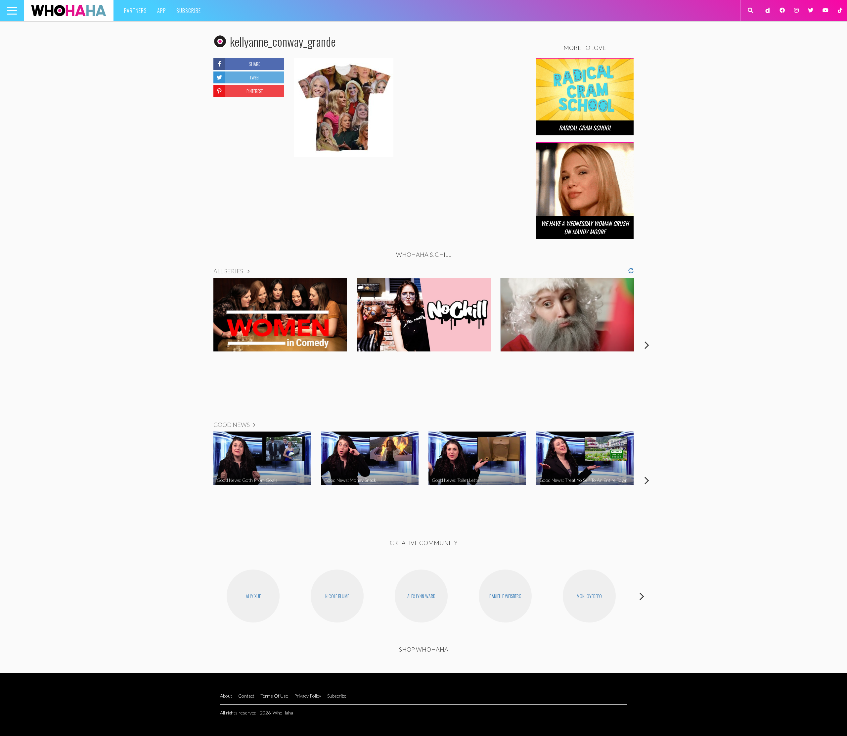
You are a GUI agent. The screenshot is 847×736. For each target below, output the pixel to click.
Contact (246, 696)
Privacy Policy (307, 696)
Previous (200, 345)
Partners (135, 11)
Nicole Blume (337, 595)
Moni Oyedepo (589, 595)
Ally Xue (253, 595)
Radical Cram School (585, 127)
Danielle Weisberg (505, 595)
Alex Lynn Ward (421, 595)
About (226, 696)
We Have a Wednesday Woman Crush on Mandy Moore (585, 227)
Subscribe (188, 11)
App (161, 11)
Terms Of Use (274, 696)
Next (647, 345)
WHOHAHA (68, 10)
